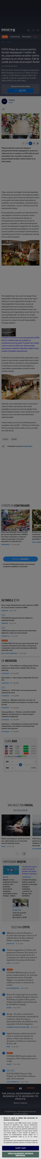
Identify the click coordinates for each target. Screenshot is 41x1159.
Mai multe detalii (15, 1138)
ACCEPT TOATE (20, 1148)
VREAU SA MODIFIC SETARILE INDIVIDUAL (20, 1154)
